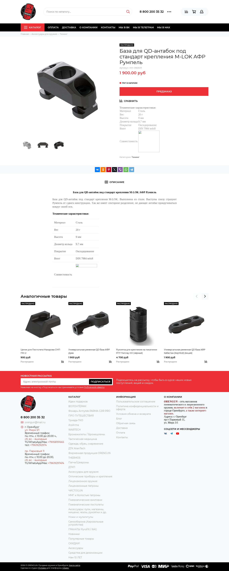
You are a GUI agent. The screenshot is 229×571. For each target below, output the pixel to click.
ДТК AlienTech (76, 448)
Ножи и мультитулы (80, 516)
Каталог (35, 27)
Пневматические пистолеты (86, 504)
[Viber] (120, 169)
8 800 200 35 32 (152, 12)
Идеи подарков (78, 401)
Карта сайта (74, 565)
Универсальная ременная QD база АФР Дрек (89, 351)
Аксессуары (75, 548)
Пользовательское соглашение (135, 401)
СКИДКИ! (74, 543)
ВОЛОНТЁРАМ (77, 406)
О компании (88, 27)
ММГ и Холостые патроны (84, 495)
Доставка (69, 27)
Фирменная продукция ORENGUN (89, 453)
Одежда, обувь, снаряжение (85, 443)
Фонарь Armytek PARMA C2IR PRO (89, 410)
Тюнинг (135, 157)
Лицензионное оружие (82, 481)
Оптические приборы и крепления (90, 476)
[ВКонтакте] (97, 169)
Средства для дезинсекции (85, 552)
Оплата (53, 27)
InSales (65, 568)
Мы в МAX (163, 27)
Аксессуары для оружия (83, 471)
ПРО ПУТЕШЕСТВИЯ (81, 415)
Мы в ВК (124, 27)
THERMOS (74, 457)
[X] (114, 169)
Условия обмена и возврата (133, 413)
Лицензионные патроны (83, 485)
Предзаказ (164, 91)
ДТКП (71, 467)
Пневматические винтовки (85, 499)
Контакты (108, 27)
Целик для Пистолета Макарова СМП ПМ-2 (40, 351)
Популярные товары (81, 538)
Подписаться (100, 381)
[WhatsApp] (125, 169)
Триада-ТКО (75, 420)
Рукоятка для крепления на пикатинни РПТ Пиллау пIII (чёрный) (136, 351)
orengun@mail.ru (35, 422)
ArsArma (73, 424)
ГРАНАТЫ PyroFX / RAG (82, 529)
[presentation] (196, 296)
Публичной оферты (94, 387)
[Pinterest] (108, 169)
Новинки (74, 534)
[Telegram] (131, 169)
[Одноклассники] (103, 169)
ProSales (42, 568)
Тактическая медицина (82, 439)
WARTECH (74, 429)
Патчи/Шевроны (78, 462)
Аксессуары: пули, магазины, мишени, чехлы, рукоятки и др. (87, 511)
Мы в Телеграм (143, 27)
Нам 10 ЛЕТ (75, 557)
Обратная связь (125, 423)
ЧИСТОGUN (75, 490)
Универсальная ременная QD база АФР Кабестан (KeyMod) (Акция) (184, 351)
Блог (119, 418)
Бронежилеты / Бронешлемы (86, 434)
